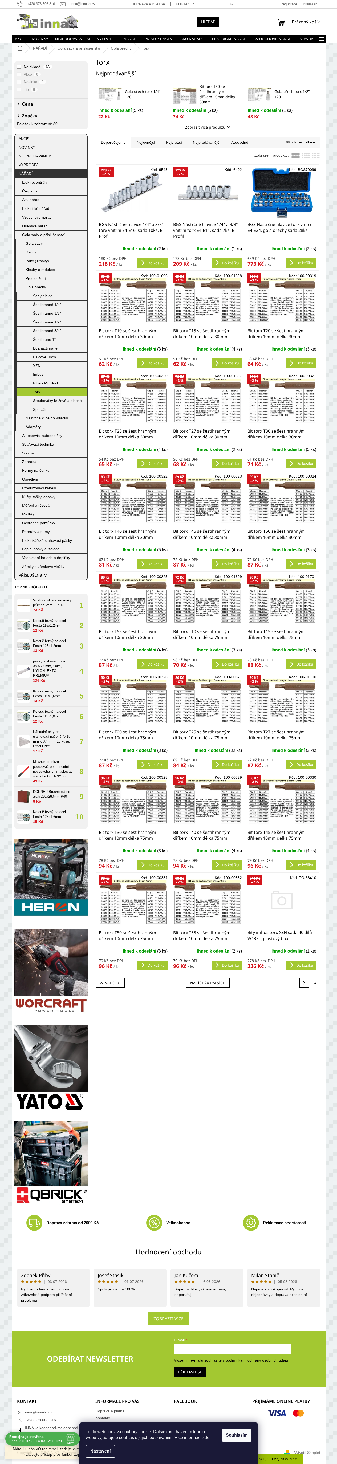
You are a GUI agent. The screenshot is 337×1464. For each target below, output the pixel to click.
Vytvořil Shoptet (307, 1452)
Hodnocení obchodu (169, 1252)
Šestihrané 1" (44, 339)
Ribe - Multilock (46, 383)
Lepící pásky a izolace (40, 549)
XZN (36, 366)
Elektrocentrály (34, 182)
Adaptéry (33, 427)
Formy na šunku (36, 470)
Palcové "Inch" (45, 357)
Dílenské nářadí (35, 226)
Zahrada (29, 462)
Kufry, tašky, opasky (38, 497)
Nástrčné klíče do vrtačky (47, 418)
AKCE (24, 139)
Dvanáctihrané (45, 348)
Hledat (208, 21)
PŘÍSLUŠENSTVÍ (33, 575)
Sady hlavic (42, 296)
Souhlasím (236, 1435)
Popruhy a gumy (36, 532)
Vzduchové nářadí (37, 217)
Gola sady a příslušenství (43, 235)
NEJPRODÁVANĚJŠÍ (36, 156)
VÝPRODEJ (28, 165)
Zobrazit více (168, 1319)
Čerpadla (30, 191)
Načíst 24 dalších (207, 982)
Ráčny (31, 252)
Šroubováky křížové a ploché (57, 401)
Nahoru (112, 982)
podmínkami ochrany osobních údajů (257, 1360)
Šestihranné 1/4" (47, 304)
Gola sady (34, 243)
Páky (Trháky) (37, 261)
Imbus (38, 374)
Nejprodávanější (206, 142)
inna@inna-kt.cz (38, 1412)
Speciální (40, 409)
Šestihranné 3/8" (47, 313)
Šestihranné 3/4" (47, 331)
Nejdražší (174, 142)
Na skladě (37, 67)
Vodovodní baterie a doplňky (46, 558)
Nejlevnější (146, 142)
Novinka (34, 82)
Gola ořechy (36, 287)
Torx (36, 392)
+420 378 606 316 (40, 1420)
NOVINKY (27, 147)
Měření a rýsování (37, 505)
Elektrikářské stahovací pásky (47, 540)
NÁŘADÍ (26, 173)
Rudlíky (28, 514)
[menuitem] (20, 39)
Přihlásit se (190, 1372)
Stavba (28, 453)
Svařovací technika (38, 444)
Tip (29, 89)
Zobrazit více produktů (205, 127)
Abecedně (239, 142)
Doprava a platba (148, 4)
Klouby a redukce (40, 270)
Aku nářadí (31, 200)
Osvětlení (30, 479)
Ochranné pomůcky (38, 523)
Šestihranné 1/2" (47, 322)
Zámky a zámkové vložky (43, 566)
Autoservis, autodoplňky (42, 435)
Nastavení (100, 1451)
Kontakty (185, 4)
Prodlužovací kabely (39, 488)
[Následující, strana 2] (304, 983)
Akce (31, 74)
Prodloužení (36, 278)
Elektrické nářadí (36, 208)
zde (205, 1437)
